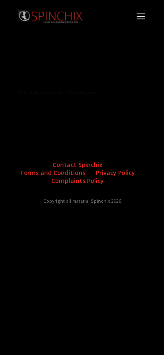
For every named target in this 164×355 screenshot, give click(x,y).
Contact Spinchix (78, 165)
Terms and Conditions (52, 173)
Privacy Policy (115, 173)
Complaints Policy (77, 181)
